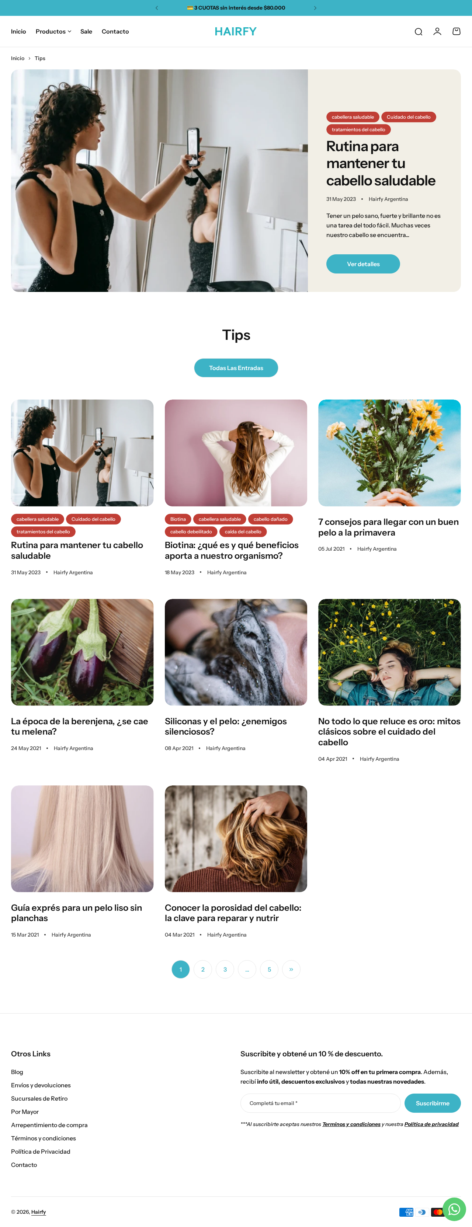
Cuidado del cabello (409, 117)
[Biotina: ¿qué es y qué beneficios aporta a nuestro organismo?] (236, 453)
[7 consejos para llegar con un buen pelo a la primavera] (389, 453)
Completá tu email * (274, 1103)
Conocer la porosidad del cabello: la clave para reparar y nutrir (233, 913)
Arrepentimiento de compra (49, 1125)
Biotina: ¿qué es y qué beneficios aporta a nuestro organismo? (232, 550)
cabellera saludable (353, 117)
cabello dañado (271, 519)
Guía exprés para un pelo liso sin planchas (76, 913)
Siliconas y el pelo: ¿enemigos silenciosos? (226, 726)
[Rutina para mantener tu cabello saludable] (159, 180)
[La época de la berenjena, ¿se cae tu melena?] (82, 652)
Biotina (178, 519)
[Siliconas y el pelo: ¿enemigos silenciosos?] (236, 652)
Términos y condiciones (43, 1138)
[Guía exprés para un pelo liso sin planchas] (82, 838)
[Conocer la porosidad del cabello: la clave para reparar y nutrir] (236, 838)
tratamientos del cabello (358, 129)
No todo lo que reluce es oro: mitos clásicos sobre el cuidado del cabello (389, 731)
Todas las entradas (236, 368)
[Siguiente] (291, 969)
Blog (17, 1072)
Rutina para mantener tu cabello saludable (380, 163)
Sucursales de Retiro (39, 1098)
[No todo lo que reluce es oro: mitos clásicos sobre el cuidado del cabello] (389, 652)
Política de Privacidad (40, 1151)
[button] (156, 8)
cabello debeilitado (191, 531)
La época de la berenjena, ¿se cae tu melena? (79, 726)
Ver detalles (363, 264)
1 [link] (181, 969)
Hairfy (38, 1212)
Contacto (24, 1164)
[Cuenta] (437, 31)
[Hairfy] (236, 31)
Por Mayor (25, 1111)
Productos (51, 31)
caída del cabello (243, 531)
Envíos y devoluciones (41, 1085)
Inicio (17, 58)
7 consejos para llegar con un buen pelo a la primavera (388, 527)
